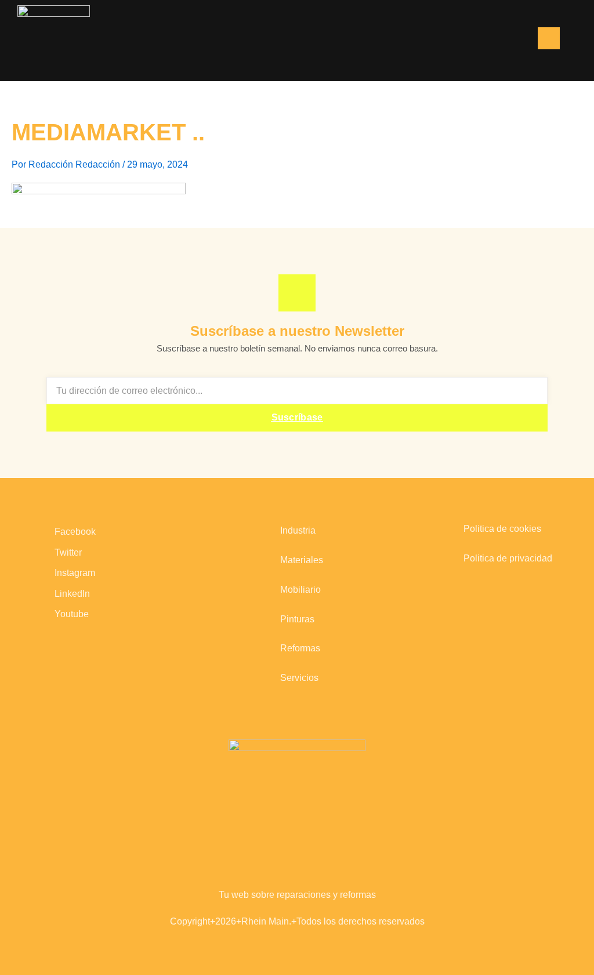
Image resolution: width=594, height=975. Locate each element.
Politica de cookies (502, 529)
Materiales (301, 560)
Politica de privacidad (507, 558)
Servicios (299, 678)
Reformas (300, 648)
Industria (298, 530)
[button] (490, 39)
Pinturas (297, 619)
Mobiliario (300, 590)
